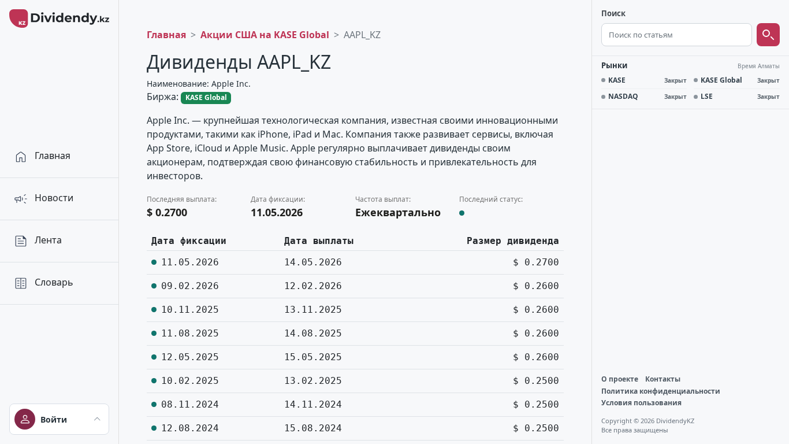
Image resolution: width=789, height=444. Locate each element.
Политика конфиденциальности (660, 391)
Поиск (613, 13)
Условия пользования (641, 403)
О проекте (619, 379)
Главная (166, 34)
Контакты (662, 379)
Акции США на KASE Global (264, 34)
